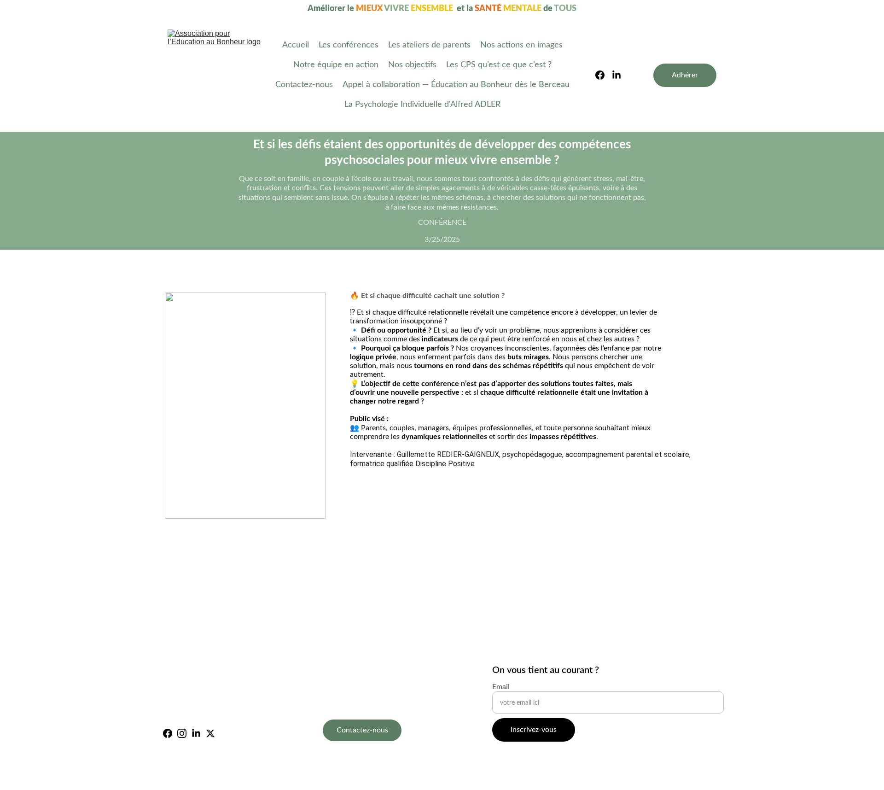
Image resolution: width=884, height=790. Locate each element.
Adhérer (685, 75)
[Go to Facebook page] (603, 75)
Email (501, 687)
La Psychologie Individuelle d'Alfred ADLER (422, 104)
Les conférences (348, 45)
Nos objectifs (412, 65)
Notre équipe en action (335, 65)
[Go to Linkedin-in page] (616, 75)
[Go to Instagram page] (181, 733)
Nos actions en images (521, 45)
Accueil (295, 45)
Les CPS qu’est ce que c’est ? (499, 65)
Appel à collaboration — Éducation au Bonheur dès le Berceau (456, 85)
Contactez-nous (304, 85)
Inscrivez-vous (534, 729)
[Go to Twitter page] (210, 733)
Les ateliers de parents (429, 45)
